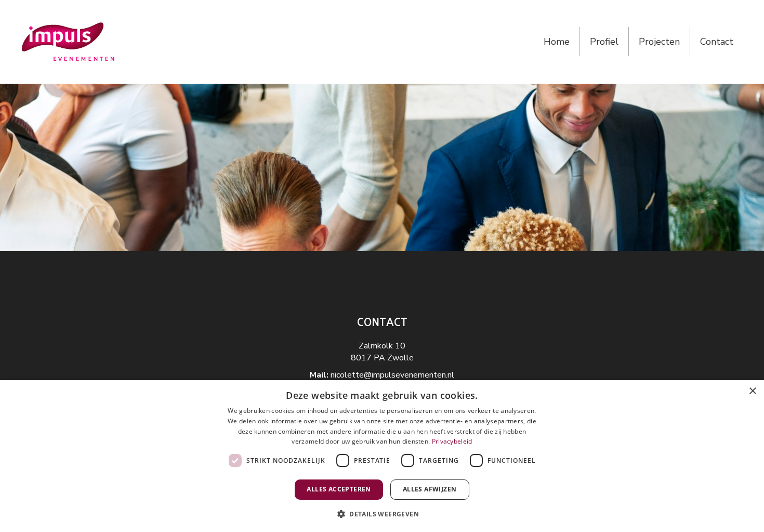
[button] (382, 514)
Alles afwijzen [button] (430, 489)
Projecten (659, 41)
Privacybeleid (452, 441)
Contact (716, 41)
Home (557, 41)
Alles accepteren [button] (339, 489)
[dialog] (382, 456)
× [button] (752, 391)
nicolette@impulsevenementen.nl (392, 375)
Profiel (604, 41)
